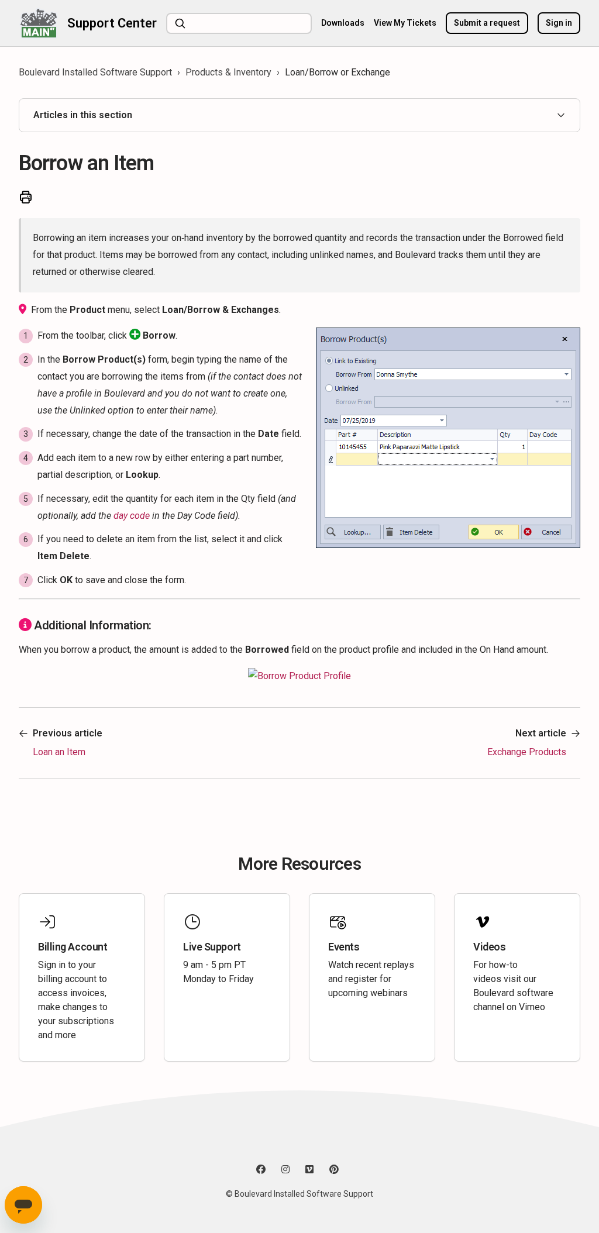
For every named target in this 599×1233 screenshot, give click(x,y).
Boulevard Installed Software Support (95, 72)
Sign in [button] (559, 22)
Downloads (342, 22)
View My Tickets (405, 22)
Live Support (212, 947)
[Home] (38, 23)
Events (343, 947)
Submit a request (487, 22)
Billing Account (72, 947)
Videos (489, 947)
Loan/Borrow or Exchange (337, 72)
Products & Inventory (228, 72)
